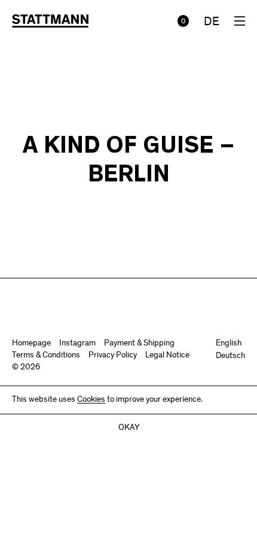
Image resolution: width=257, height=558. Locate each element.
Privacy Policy (112, 355)
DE (211, 23)
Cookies (91, 400)
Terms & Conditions (46, 355)
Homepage (31, 343)
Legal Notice (167, 355)
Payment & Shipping (139, 343)
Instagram (77, 343)
